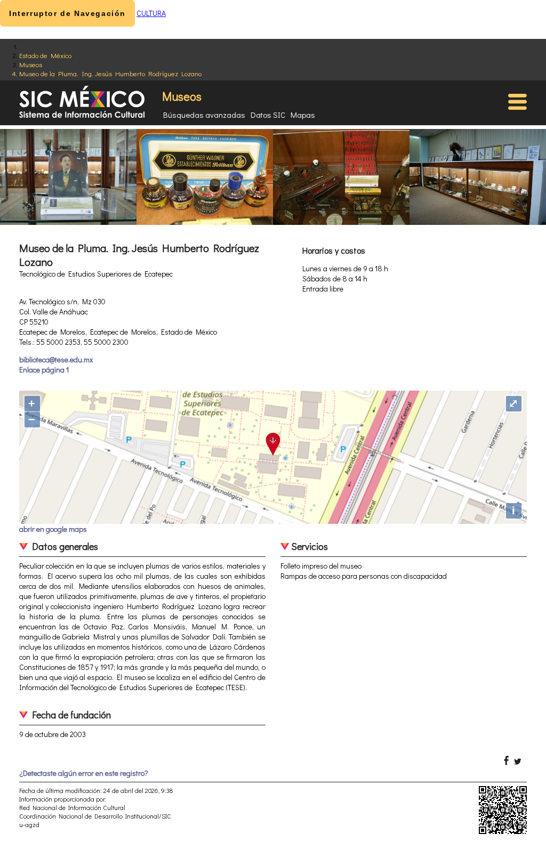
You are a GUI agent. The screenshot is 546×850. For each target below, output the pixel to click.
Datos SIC (268, 114)
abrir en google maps (53, 529)
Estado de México (45, 55)
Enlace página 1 (44, 370)
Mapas (303, 114)
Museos (30, 64)
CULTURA (151, 13)
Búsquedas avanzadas (204, 114)
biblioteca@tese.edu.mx (56, 359)
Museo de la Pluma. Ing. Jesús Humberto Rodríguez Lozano (110, 73)
